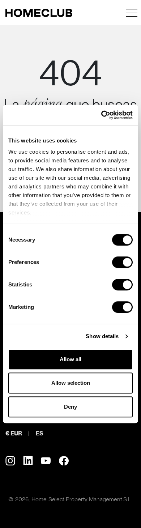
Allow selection (70, 383)
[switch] (122, 262)
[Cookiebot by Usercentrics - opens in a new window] (101, 115)
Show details (102, 336)
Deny (70, 407)
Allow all (70, 359)
